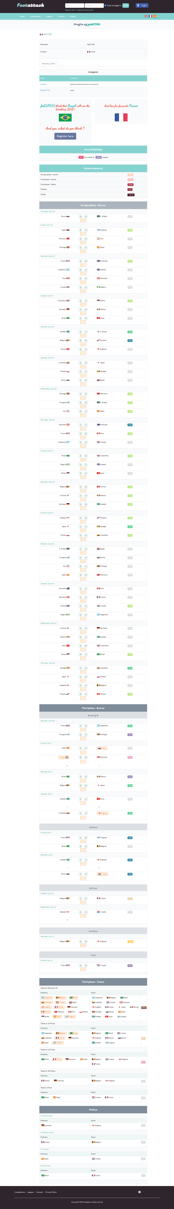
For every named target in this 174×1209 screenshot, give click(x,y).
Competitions (35, 16)
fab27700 (47, 34)
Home (22, 16)
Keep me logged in (114, 5)
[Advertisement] (24, 76)
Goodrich (43, 84)
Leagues (49, 16)
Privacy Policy (51, 1192)
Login (144, 5)
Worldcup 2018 (48, 64)
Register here (70, 10)
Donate (73, 16)
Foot (30, 5)
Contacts (61, 16)
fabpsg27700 (45, 90)
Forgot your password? (84, 10)
